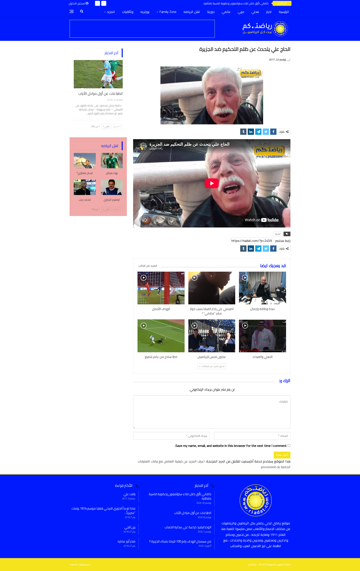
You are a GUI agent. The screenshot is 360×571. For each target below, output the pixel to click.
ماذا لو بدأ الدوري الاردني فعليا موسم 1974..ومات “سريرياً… (103, 510)
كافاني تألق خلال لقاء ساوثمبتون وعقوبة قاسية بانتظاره (236, 3)
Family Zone (167, 12)
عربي (241, 12)
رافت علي (129, 494)
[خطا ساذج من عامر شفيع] (161, 335)
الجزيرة (278, 234)
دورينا (211, 12)
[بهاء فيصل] (112, 160)
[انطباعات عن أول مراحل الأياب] (98, 74)
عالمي (226, 12)
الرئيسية (284, 12)
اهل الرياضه (192, 12)
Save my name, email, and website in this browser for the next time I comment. (231, 446)
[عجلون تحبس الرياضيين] (211, 335)
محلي (255, 12)
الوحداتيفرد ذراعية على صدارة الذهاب (188, 527)
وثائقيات (127, 12)
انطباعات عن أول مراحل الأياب (100, 93)
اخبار (269, 12)
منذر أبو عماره (126, 541)
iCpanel (74, 564)
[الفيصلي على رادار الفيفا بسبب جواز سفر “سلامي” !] (211, 288)
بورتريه (144, 12)
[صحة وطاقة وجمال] (262, 288)
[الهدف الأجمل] (161, 288)
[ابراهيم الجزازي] (112, 187)
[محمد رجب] (85, 187)
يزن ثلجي (129, 527)
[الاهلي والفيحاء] (262, 335)
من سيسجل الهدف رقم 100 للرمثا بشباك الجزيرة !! (180, 541)
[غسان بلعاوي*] (85, 160)
